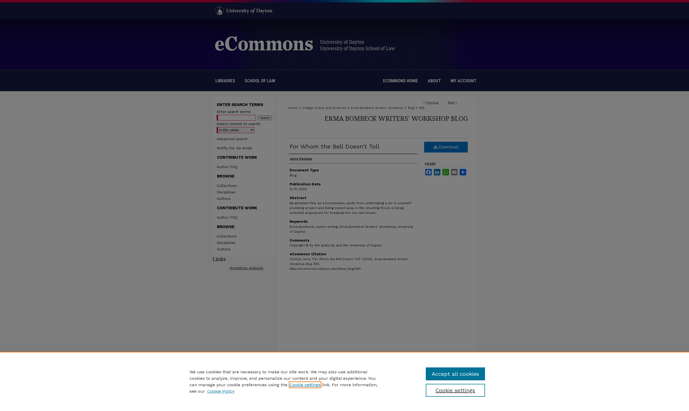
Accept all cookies (455, 374)
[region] (344, 381)
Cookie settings (305, 384)
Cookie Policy (220, 391)
